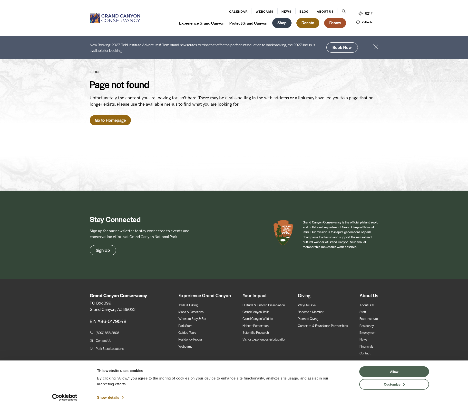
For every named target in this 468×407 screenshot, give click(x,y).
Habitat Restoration (256, 325)
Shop (281, 22)
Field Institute (369, 318)
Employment (368, 332)
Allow (394, 371)
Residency (367, 325)
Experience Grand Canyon (201, 23)
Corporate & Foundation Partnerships (323, 325)
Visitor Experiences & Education (264, 339)
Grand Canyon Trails (256, 311)
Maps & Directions (191, 311)
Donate (308, 22)
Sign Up (103, 250)
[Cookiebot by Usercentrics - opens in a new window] (64, 397)
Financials (366, 346)
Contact (365, 353)
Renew (335, 22)
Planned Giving (308, 318)
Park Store (185, 325)
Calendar (238, 11)
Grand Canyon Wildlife (258, 318)
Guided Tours (187, 332)
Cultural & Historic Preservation (264, 305)
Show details (108, 397)
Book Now (342, 47)
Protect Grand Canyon (248, 23)
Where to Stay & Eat (192, 318)
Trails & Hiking (188, 305)
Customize (392, 383)
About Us (325, 11)
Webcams (264, 11)
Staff (363, 311)
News (287, 11)
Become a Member (310, 311)
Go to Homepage (110, 120)
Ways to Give (307, 305)
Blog (304, 11)
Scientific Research (256, 332)
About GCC (367, 305)
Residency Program (191, 339)
